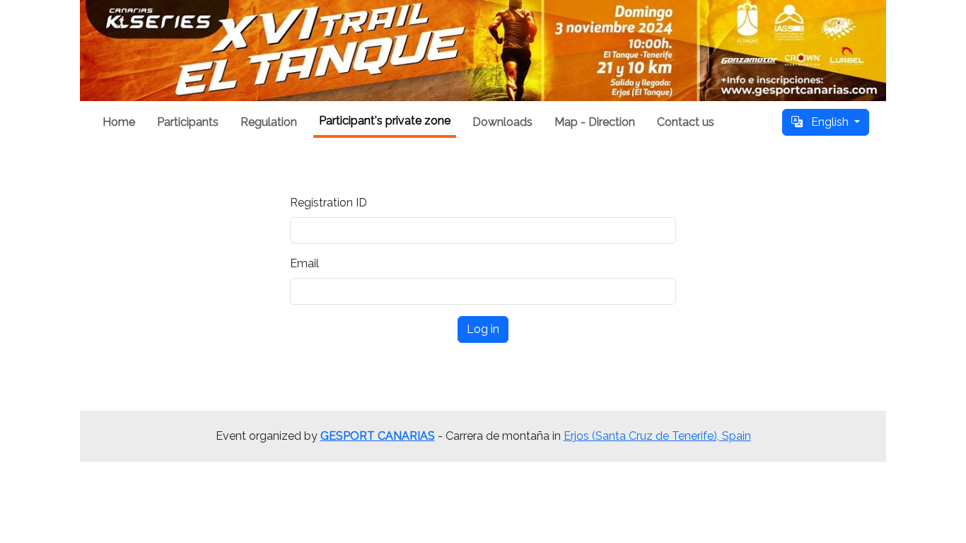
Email (304, 263)
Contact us (685, 122)
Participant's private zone (384, 120)
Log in (483, 329)
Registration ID (328, 202)
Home (119, 122)
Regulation (268, 122)
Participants (188, 122)
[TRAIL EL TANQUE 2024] (483, 50)
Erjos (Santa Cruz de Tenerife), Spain (657, 436)
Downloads (502, 122)
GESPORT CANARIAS (377, 436)
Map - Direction (594, 122)
